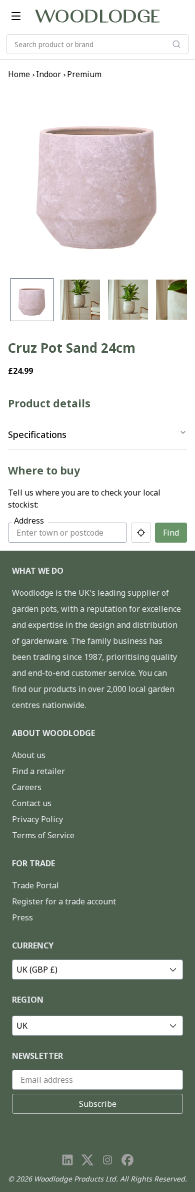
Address (29, 520)
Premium (84, 74)
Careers (27, 787)
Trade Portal (35, 885)
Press (22, 917)
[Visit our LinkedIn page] (68, 1160)
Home (19, 74)
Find (171, 532)
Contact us (32, 803)
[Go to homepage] (97, 16)
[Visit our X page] (88, 1160)
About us (29, 755)
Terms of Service (43, 835)
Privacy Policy (37, 819)
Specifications (37, 434)
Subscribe (97, 1103)
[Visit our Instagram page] (108, 1160)
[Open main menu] (16, 16)
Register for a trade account (64, 901)
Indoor (48, 74)
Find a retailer (38, 771)
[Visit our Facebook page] (128, 1160)
